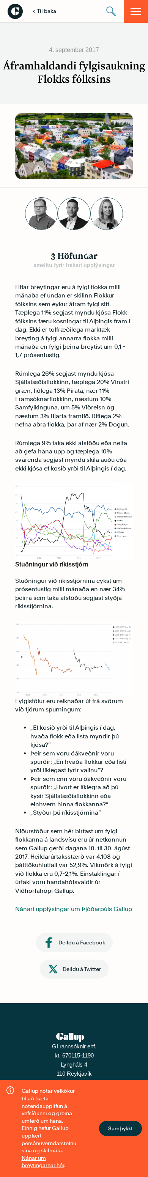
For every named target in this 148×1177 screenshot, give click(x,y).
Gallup (15, 11)
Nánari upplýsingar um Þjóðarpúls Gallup (73, 909)
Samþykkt (120, 1128)
